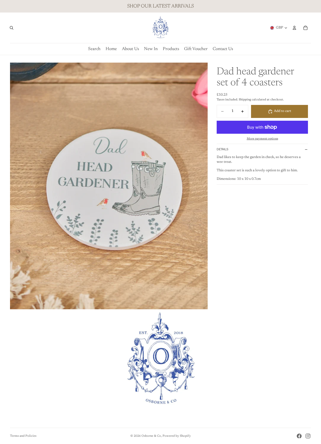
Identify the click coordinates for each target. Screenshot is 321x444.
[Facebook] (299, 436)
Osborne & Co (151, 435)
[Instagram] (308, 436)
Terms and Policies (23, 435)
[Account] (294, 27)
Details (222, 149)
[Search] (11, 27)
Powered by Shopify (177, 435)
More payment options (262, 138)
